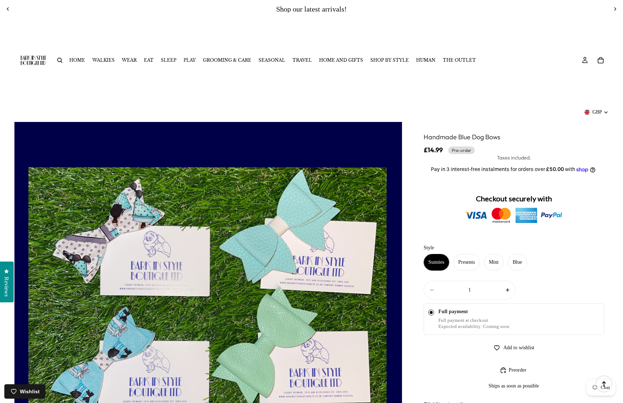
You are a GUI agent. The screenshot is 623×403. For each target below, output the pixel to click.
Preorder (517, 370)
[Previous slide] (8, 9)
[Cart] (601, 60)
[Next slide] (615, 9)
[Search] (60, 60)
